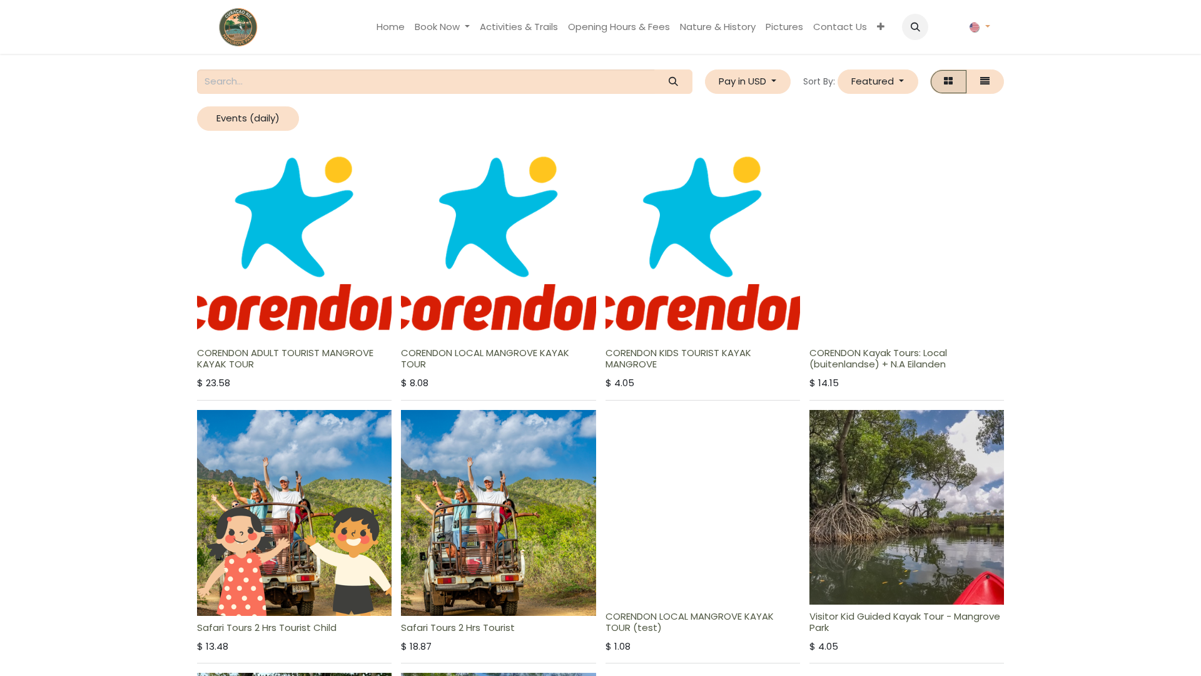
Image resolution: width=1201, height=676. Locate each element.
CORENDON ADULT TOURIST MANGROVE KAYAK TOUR (285, 358)
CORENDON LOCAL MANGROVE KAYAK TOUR (485, 358)
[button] (915, 27)
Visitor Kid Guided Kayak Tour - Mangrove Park (904, 622)
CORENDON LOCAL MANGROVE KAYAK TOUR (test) (690, 622)
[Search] (673, 81)
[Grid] (948, 81)
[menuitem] (391, 27)
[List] (985, 81)
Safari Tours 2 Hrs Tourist (458, 627)
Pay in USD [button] (744, 81)
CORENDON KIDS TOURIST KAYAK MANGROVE (678, 358)
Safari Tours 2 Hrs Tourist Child (267, 627)
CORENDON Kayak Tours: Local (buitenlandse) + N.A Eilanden (878, 358)
